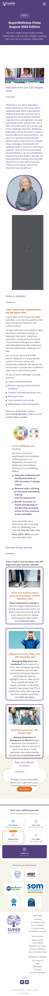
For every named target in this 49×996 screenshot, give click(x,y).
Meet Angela (37, 967)
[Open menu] (44, 4)
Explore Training (37, 940)
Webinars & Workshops (38, 949)
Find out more (28, 621)
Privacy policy (24, 993)
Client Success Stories (37, 973)
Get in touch (24, 789)
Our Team (37, 970)
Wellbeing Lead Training (37, 946)
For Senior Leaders (37, 928)
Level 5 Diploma (37, 943)
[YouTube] (27, 982)
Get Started (37, 919)
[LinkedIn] (22, 982)
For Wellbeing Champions (37, 931)
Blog (37, 964)
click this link (27, 530)
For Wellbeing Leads (38, 922)
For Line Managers (37, 925)
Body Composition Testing (37, 952)
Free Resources (37, 961)
